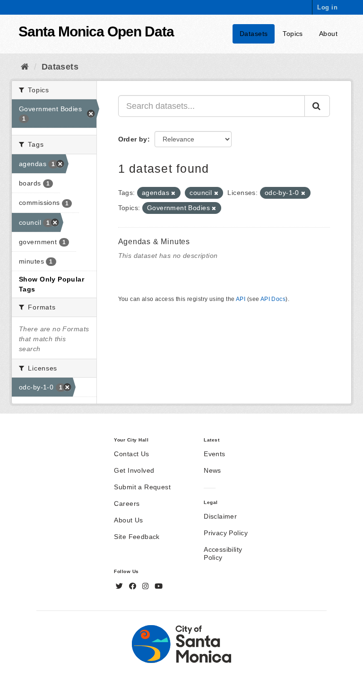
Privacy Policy (226, 533)
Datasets (254, 33)
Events (214, 454)
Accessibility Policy (223, 553)
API (240, 299)
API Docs (272, 299)
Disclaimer (220, 516)
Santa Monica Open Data (96, 31)
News (212, 470)
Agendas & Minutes (154, 242)
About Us (128, 520)
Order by (132, 139)
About (328, 33)
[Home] (25, 66)
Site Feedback (136, 536)
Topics (293, 33)
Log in (327, 7)
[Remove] (173, 193)
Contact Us (131, 454)
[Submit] (317, 106)
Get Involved (134, 470)
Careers (126, 503)
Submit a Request (142, 487)
